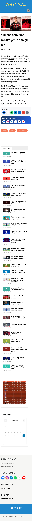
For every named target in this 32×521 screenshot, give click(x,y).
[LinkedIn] (19, 112)
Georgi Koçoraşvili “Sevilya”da (16, 333)
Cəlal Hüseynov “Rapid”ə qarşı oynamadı (17, 358)
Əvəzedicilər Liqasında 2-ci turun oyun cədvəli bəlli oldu (18, 153)
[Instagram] (7, 121)
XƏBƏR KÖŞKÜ (6, 148)
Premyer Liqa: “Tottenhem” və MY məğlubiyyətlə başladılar (18, 240)
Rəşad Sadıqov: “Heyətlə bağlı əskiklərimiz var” (19, 224)
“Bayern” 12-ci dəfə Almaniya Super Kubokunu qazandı (18, 170)
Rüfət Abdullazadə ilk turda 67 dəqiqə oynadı (18, 210)
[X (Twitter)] (7, 112)
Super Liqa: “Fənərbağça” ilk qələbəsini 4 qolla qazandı (18, 202)
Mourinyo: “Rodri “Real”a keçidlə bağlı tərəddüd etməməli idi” (17, 280)
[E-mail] (23, 112)
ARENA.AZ (16, 508)
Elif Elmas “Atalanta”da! (17, 302)
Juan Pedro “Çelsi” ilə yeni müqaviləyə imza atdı (18, 309)
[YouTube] (23, 121)
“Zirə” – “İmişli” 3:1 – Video (18, 217)
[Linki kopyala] (27, 112)
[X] (19, 121)
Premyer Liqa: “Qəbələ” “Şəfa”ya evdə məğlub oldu (18, 271)
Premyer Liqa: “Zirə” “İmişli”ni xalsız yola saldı (19, 232)
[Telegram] (15, 112)
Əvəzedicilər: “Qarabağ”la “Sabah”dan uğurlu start (17, 288)
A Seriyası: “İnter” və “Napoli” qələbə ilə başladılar (19, 194)
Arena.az (11, 59)
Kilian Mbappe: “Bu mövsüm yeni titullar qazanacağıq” (18, 249)
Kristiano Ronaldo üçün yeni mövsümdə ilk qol (18, 340)
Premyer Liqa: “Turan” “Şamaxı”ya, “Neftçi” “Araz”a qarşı (18, 162)
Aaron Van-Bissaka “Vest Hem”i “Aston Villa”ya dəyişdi (18, 317)
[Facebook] (4, 112)
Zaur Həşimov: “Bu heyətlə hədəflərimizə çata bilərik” (18, 257)
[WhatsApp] (11, 112)
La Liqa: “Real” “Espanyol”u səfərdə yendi (18, 178)
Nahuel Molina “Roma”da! (17, 296)
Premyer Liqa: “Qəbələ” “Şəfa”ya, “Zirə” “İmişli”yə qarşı (17, 367)
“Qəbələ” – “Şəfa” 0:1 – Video (18, 264)
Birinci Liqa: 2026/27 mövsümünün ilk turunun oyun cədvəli (19, 349)
